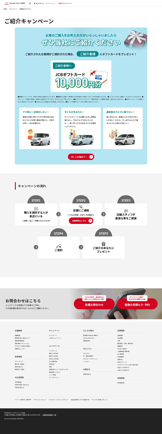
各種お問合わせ (94, 302)
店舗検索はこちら (79, 220)
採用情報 (120, 383)
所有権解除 (120, 357)
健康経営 (120, 346)
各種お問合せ (87, 374)
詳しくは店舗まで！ (79, 156)
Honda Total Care (88, 338)
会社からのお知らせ (123, 367)
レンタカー (86, 361)
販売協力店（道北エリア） (23, 338)
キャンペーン (50, 3)
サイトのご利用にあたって (99, 400)
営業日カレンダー (20, 349)
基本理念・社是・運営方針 (125, 343)
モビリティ (86, 353)
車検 (50, 367)
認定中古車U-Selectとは (22, 385)
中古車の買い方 (19, 387)
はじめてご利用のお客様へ (23, 346)
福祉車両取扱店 (19, 341)
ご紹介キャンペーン (55, 338)
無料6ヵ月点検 (53, 356)
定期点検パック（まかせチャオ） (59, 369)
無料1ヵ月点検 (53, 353)
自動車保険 (86, 341)
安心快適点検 (53, 361)
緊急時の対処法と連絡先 (90, 335)
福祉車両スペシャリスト (22, 343)
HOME (5, 9)
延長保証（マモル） (55, 372)
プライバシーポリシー (40, 400)
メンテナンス (53, 351)
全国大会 (120, 359)
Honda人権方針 (122, 349)
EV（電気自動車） (88, 356)
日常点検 (51, 364)
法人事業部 (120, 354)
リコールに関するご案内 (22, 400)
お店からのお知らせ (123, 370)
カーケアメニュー (54, 377)
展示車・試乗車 (19, 364)
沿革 (118, 341)
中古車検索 (18, 382)
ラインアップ (19, 361)
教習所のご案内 (19, 369)
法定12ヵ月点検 (54, 359)
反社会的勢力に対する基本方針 (80, 400)
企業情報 (120, 335)
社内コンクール (122, 362)
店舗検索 (17, 335)
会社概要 (120, 338)
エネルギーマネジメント (90, 359)
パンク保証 (52, 375)
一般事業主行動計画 (123, 351)
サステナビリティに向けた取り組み (127, 365)
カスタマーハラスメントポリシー (59, 400)
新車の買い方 (19, 367)
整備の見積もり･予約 (137, 302)
